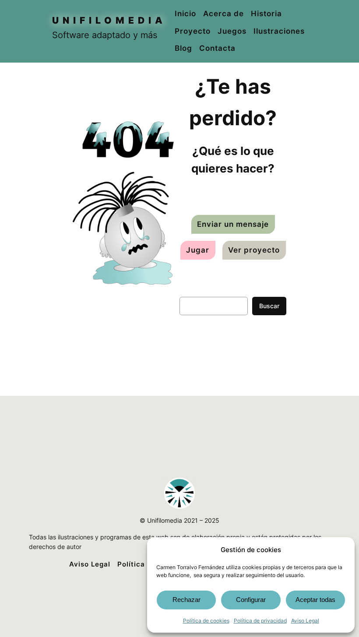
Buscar (269, 306)
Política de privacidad (260, 620)
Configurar (251, 599)
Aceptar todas (315, 599)
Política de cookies (206, 620)
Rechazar (186, 599)
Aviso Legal (305, 620)
